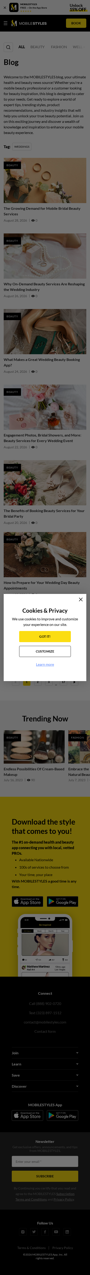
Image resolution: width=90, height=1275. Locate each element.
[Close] (80, 599)
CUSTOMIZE (45, 651)
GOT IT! (45, 636)
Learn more (45, 664)
